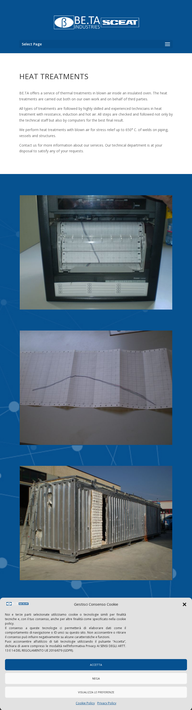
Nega (96, 678)
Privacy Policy (106, 703)
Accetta (96, 665)
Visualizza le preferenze (96, 692)
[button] (184, 604)
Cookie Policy (85, 703)
